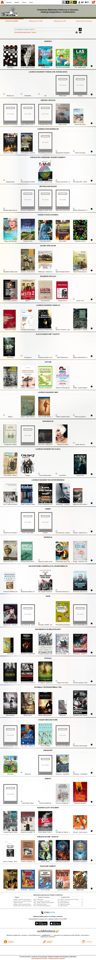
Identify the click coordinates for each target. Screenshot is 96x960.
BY (75, 2)
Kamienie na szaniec (18, 902)
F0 (79, 2)
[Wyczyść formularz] (76, 32)
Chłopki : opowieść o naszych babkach (45, 902)
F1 (82, 2)
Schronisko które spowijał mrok (43, 905)
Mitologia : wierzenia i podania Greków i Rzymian (24, 899)
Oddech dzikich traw (64, 902)
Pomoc (24, 2)
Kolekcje (34, 32)
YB (71, 2)
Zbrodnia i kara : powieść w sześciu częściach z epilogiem (26, 905)
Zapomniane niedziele (42, 904)
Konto (31, 2)
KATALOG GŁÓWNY (12, 21)
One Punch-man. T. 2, (65, 901)
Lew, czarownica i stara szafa (43, 901)
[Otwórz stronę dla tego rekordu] (10, 56)
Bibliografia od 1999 (60, 21)
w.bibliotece (46, 935)
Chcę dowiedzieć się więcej (39, 958)
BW (67, 2)
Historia (17, 2)
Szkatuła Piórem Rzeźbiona (84, 21)
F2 (87, 2)
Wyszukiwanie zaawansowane (22, 32)
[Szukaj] (80, 29)
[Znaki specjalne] (80, 32)
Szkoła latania (40, 899)
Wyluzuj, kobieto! (64, 905)
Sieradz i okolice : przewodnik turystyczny (23, 901)
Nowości (9, 2)
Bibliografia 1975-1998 (36, 21)
